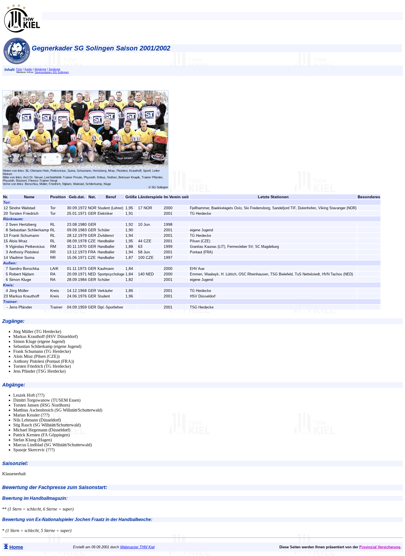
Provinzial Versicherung (379, 547)
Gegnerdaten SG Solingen (52, 72)
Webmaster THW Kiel (137, 547)
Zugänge (54, 69)
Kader (28, 69)
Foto (19, 69)
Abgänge (40, 69)
